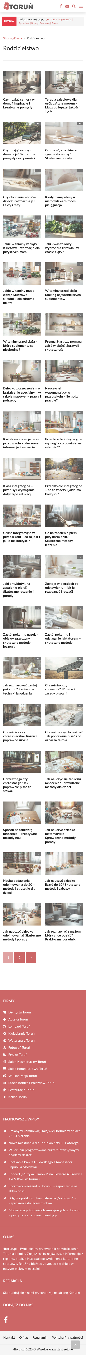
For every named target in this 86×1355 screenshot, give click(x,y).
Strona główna (12, 38)
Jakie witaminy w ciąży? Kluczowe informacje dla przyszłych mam (21, 248)
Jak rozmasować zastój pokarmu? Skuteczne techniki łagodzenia (20, 689)
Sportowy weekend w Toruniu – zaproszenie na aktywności (43, 1189)
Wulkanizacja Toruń (22, 1076)
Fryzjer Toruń (17, 1054)
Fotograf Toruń (19, 1047)
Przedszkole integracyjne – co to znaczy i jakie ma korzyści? (63, 490)
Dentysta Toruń (19, 1012)
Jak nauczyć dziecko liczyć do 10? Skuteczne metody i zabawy (62, 884)
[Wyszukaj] (73, 7)
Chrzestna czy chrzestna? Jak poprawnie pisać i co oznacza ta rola (63, 736)
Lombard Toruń (19, 1026)
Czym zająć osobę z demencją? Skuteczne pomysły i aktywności (19, 154)
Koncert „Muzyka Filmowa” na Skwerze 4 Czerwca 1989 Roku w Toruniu (45, 1177)
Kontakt (74, 1292)
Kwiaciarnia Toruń (21, 1033)
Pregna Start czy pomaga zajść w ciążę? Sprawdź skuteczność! (63, 345)
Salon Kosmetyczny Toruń (27, 1061)
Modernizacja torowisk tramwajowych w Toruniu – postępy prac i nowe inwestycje (44, 1213)
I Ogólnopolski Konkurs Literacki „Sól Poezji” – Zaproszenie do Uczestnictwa (42, 1201)
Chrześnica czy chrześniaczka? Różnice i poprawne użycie (21, 736)
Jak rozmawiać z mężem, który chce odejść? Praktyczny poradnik (63, 935)
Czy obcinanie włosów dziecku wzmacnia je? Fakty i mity (19, 201)
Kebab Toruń (17, 1097)
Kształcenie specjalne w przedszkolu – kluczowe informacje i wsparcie (21, 443)
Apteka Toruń (18, 1019)
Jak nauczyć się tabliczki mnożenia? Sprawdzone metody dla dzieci (63, 783)
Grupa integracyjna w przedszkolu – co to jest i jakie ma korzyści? (21, 536)
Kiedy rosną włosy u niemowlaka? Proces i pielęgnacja (61, 201)
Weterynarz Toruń (21, 1040)
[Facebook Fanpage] (60, 6)
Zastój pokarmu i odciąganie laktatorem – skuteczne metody (63, 638)
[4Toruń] (17, 6)
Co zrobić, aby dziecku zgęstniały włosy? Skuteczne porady (61, 154)
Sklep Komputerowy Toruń (27, 1068)
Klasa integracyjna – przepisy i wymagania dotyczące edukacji (18, 490)
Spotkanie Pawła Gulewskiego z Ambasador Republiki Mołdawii (40, 1164)
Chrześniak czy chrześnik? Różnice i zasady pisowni (60, 689)
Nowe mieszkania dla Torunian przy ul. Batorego (43, 1143)
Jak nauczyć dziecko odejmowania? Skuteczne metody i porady (22, 935)
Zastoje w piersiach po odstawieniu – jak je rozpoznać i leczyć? (61, 587)
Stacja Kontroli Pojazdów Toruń (31, 1083)
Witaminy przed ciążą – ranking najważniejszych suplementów (63, 294)
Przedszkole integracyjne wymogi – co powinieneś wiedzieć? (63, 443)
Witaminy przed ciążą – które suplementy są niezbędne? (20, 345)
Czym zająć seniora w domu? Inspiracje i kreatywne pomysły (19, 103)
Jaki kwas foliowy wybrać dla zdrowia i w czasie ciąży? (62, 248)
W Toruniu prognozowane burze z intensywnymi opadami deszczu (44, 1152)
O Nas (23, 1337)
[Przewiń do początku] (75, 1344)
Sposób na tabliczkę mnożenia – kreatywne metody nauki (20, 833)
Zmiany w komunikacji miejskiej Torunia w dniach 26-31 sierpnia (45, 1133)
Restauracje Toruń (21, 1090)
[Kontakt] (67, 6)
